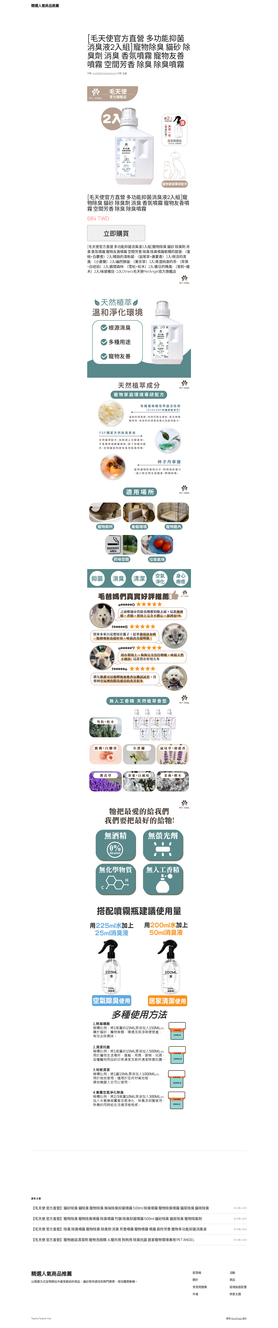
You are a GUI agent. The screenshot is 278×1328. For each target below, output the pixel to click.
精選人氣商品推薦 (45, 5)
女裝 (124, 73)
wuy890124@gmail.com (104, 73)
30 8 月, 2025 (240, 1207)
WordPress (236, 1318)
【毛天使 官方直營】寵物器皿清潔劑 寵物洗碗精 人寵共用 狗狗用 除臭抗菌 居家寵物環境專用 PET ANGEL (112, 1240)
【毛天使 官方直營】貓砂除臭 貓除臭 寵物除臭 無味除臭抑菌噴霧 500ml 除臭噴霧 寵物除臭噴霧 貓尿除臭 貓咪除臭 (120, 1208)
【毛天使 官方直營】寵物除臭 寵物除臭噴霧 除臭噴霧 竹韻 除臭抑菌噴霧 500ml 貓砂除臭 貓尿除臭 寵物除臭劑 (116, 1219)
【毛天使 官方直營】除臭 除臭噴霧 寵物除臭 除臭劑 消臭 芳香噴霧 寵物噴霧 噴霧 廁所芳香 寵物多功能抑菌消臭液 (119, 1229)
